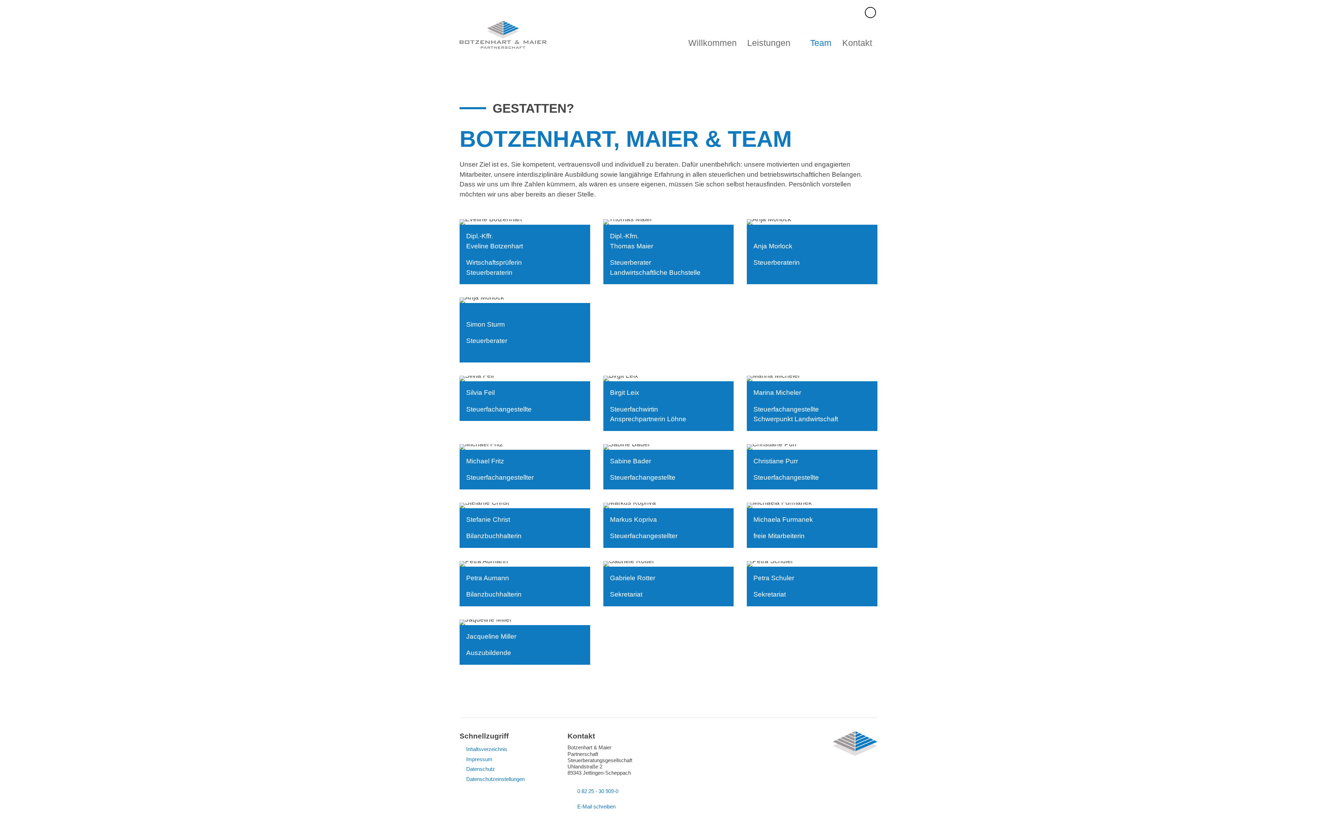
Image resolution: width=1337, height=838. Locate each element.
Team (820, 43)
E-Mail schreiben (596, 806)
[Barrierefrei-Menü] (870, 12)
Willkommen (712, 43)
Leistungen (768, 43)
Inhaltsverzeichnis (486, 749)
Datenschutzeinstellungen (495, 779)
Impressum (479, 759)
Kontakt (857, 43)
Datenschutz (480, 769)
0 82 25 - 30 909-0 (597, 791)
